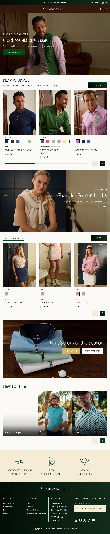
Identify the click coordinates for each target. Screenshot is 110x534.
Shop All (56, 85)
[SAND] (6, 294)
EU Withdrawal (57, 517)
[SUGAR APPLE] (29, 141)
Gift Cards (94, 2)
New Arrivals (8, 503)
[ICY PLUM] (59, 141)
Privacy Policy (32, 510)
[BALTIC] (18, 141)
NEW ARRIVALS (16, 80)
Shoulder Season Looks (82, 195)
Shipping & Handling (59, 510)
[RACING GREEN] (12, 141)
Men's (6, 85)
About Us (31, 503)
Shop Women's (92, 351)
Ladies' (15, 85)
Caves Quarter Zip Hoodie (18, 150)
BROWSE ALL (97, 85)
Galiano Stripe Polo (86, 150)
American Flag (42, 85)
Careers (30, 506)
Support (103, 2)
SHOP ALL (98, 238)
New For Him (14, 386)
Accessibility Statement (36, 513)
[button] (105, 9)
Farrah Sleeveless (15, 303)
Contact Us (55, 520)
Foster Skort (47, 303)
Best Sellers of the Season (77, 343)
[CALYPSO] (47, 141)
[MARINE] (6, 141)
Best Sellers (8, 506)
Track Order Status (58, 503)
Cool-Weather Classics (27, 40)
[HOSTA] (42, 141)
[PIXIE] (77, 294)
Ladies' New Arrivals (14, 238)
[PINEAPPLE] (64, 141)
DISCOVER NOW (14, 52)
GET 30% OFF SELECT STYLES (55, 2)
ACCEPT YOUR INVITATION (90, 508)
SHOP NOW (101, 206)
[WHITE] (23, 141)
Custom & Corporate (59, 513)
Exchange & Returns (59, 506)
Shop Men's (71, 351)
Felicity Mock (83, 303)
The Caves (27, 85)
